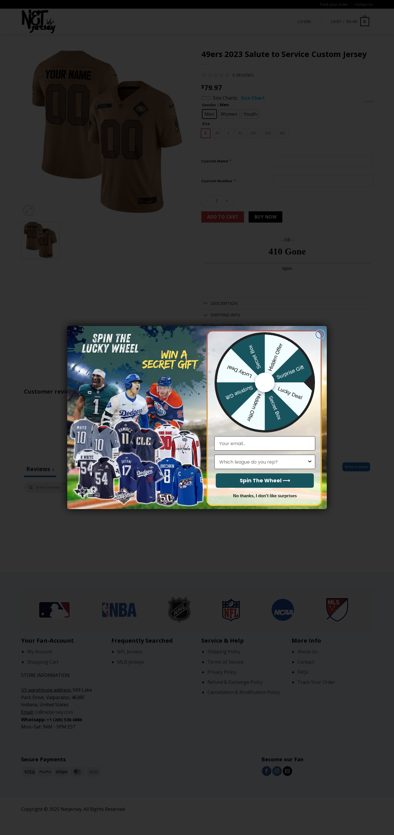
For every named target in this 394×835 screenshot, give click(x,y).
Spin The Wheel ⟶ (265, 480)
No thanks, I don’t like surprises (265, 495)
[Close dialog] (320, 334)
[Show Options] (310, 462)
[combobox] (263, 462)
